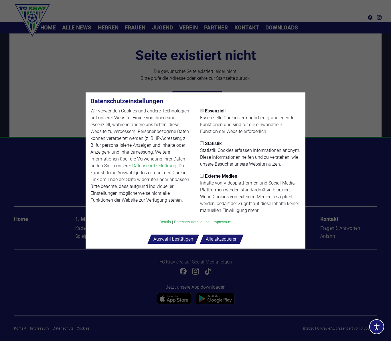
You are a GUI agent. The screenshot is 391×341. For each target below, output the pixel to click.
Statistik (213, 143)
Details (165, 222)
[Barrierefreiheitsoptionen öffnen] (376, 326)
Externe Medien (221, 176)
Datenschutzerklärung (154, 165)
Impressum (222, 222)
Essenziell (215, 111)
